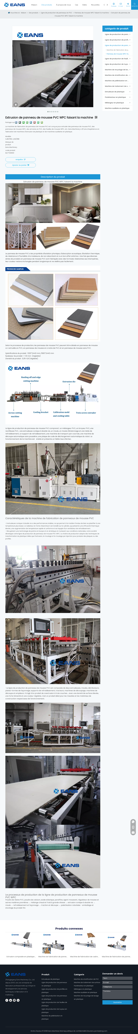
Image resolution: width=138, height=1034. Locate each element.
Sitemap (63, 1031)
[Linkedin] (14, 1000)
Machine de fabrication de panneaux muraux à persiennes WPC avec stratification (53, 956)
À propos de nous (63, 5)
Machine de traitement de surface (119, 86)
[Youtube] (10, 1000)
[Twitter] (18, 1000)
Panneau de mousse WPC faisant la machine (120, 54)
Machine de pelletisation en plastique (119, 80)
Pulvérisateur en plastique (115, 97)
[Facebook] (6, 1000)
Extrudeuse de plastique (114, 92)
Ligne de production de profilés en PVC (119, 40)
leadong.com (102, 1031)
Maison (34, 5)
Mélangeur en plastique (114, 103)
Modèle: (8, 136)
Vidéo (84, 5)
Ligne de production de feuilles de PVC (119, 58)
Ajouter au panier (19, 165)
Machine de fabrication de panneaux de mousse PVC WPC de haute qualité (117, 956)
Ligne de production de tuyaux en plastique (119, 64)
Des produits (46, 5)
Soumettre (117, 1002)
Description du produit (53, 176)
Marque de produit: (9, 143)
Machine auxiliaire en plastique (117, 108)
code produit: (10, 150)
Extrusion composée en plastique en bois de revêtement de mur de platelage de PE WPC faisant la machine (21, 956)
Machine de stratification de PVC (118, 75)
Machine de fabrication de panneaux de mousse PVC (120, 50)
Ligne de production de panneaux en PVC (119, 34)
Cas (76, 5)
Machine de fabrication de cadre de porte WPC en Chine (85, 956)
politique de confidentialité (76, 1031)
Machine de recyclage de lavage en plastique (119, 69)
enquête (19, 159)
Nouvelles (95, 5)
